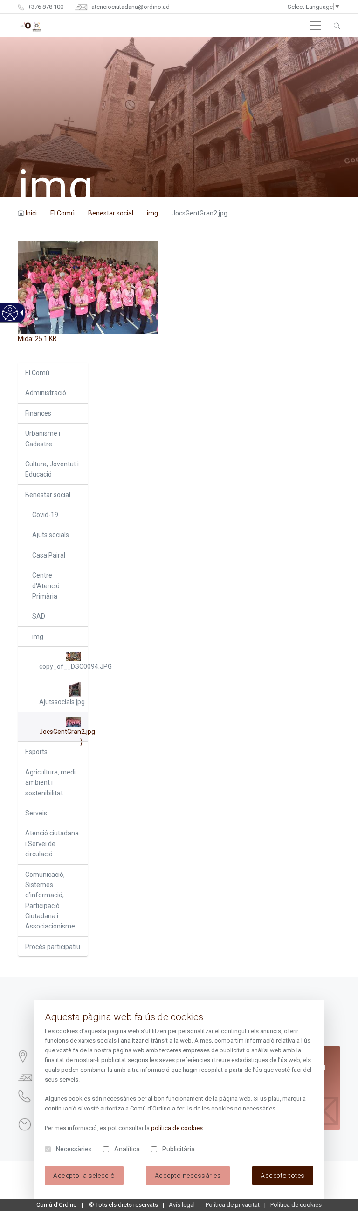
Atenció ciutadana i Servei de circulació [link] (52, 843)
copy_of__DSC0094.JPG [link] (63, 666)
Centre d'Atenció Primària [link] (46, 586)
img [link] (152, 213)
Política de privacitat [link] (233, 1204)
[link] (9, 318)
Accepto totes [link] (283, 1175)
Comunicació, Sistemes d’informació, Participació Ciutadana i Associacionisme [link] (50, 900)
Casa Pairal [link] (48, 555)
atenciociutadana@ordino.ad (130, 6)
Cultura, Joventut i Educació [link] (52, 469)
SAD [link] (38, 616)
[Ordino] (30, 25)
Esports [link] (36, 751)
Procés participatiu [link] (52, 946)
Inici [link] (31, 213)
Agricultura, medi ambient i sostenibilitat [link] (50, 782)
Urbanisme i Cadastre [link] (42, 438)
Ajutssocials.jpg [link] (62, 702)
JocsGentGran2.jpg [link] (63, 731)
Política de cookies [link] (296, 1204)
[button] (316, 25)
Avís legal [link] (182, 1204)
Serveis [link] (36, 813)
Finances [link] (38, 413)
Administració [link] (45, 393)
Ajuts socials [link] (50, 534)
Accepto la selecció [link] (84, 1175)
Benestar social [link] (110, 213)
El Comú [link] (62, 213)
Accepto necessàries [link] (188, 1175)
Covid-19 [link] (45, 514)
